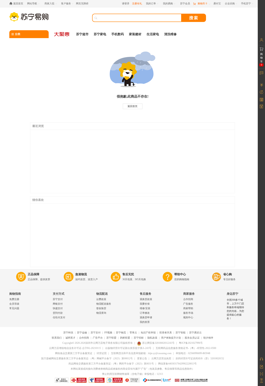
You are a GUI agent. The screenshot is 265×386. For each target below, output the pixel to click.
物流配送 (102, 293)
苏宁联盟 (111, 337)
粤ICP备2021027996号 (191, 342)
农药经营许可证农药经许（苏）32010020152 (200, 358)
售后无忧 (128, 274)
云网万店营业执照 (161, 358)
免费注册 (14, 299)
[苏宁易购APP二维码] (261, 373)
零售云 (133, 332)
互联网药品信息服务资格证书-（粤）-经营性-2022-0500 (186, 348)
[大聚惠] (62, 34)
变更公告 (142, 358)
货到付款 (58, 312)
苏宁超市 (82, 34)
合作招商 (188, 299)
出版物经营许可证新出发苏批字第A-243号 (128, 348)
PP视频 (108, 332)
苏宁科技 (68, 332)
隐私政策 (152, 337)
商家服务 (189, 293)
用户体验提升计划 (171, 337)
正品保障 (33, 274)
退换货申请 (146, 317)
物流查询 (101, 312)
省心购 (227, 274)
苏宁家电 (100, 34)
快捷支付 (58, 308)
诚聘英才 (70, 337)
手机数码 (117, 34)
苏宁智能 (181, 332)
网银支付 (58, 303)
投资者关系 (165, 332)
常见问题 (14, 308)
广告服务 (188, 303)
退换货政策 (146, 299)
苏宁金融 (82, 332)
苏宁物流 (121, 332)
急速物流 (81, 274)
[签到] (261, 99)
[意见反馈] (261, 366)
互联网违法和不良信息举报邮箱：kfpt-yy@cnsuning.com (141, 353)
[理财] (261, 85)
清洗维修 (170, 34)
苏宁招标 (139, 337)
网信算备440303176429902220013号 (177, 363)
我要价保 (145, 303)
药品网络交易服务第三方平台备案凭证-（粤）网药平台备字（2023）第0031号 (111, 363)
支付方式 (58, 293)
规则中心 (188, 317)
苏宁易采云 (195, 332)
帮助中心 (180, 274)
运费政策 (101, 299)
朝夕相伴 (208, 337)
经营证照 (102, 353)
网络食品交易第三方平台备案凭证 (73, 353)
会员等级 (14, 303)
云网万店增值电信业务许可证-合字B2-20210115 (75, 348)
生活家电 (153, 34)
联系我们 (57, 337)
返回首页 (132, 106)
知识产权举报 (148, 332)
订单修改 (145, 312)
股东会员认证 (192, 337)
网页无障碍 (82, 3)
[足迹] (261, 92)
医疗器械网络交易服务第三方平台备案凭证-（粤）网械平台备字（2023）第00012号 (87, 358)
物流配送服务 (103, 303)
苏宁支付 (58, 299)
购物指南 (15, 293)
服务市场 (188, 312)
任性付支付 (59, 317)
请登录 (125, 3)
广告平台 (98, 337)
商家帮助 (188, 308)
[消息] (261, 73)
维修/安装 (145, 308)
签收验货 (101, 308)
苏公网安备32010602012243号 (158, 342)
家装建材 (135, 34)
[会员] (261, 40)
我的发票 (145, 322)
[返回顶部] (261, 381)
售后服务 (145, 293)
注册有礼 (137, 3)
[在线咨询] (261, 359)
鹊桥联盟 (125, 337)
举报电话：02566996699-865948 (193, 353)
